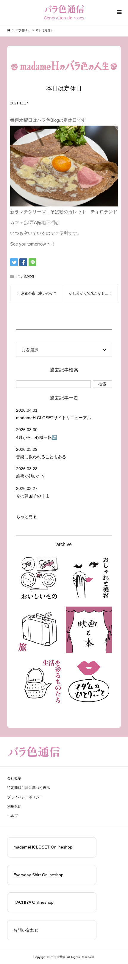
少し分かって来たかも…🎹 (91, 293)
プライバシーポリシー (25, 797)
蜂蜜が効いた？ (30, 476)
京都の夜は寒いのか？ (39, 293)
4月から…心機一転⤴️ (36, 437)
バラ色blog (25, 276)
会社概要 (14, 778)
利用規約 (14, 806)
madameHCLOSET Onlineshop (42, 847)
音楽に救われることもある (41, 456)
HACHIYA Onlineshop (33, 902)
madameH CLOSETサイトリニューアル (53, 417)
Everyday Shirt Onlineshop (38, 874)
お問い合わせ (25, 930)
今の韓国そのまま (32, 495)
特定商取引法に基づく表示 (28, 788)
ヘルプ (12, 816)
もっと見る (26, 516)
